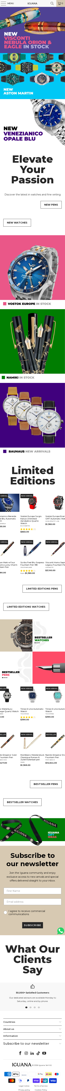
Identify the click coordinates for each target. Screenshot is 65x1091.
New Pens (51, 204)
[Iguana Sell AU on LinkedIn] (32, 1053)
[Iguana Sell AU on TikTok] (38, 1053)
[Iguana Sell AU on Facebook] (20, 1053)
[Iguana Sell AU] (32, 3)
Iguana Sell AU (45, 1065)
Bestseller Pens (46, 784)
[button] (26, 529)
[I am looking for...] (52, 3)
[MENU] (1, 3)
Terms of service (41, 1086)
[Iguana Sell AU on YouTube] (44, 1053)
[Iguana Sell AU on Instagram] (26, 1053)
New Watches (17, 222)
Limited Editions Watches (26, 606)
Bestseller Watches (22, 802)
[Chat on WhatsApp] (60, 932)
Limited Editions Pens (42, 588)
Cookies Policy (41, 1090)
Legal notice (24, 1086)
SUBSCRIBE (32, 925)
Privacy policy (24, 1090)
